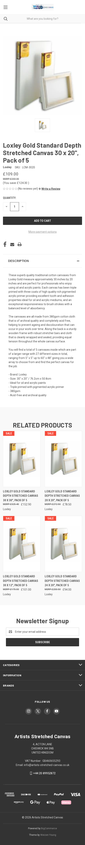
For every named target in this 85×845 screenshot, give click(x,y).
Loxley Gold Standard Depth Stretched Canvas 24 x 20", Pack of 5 (62, 581)
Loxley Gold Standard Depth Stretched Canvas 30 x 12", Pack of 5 (20, 581)
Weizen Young (48, 835)
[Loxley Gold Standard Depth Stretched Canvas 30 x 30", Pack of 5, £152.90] (22, 459)
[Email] (12, 244)
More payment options (42, 231)
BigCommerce (49, 828)
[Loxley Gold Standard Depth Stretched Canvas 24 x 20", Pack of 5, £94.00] (63, 544)
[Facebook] (5, 244)
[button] (49, 188)
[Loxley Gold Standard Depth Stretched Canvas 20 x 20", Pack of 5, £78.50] (63, 459)
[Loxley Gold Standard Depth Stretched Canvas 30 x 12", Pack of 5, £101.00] (22, 544)
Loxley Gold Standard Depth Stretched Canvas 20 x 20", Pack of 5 (62, 496)
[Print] (20, 244)
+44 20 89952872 (44, 773)
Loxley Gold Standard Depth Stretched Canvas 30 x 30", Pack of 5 (20, 496)
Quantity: (9, 197)
